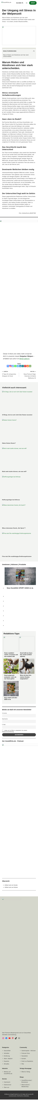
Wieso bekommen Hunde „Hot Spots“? (14, 528)
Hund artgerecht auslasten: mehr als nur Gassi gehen (10, 677)
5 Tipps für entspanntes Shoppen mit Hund (9, 374)
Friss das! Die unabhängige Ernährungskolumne (16, 556)
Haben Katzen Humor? (9, 443)
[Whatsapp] (15, 366)
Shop (33, 3)
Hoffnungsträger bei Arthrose (11, 499)
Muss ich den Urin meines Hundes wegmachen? (25, 677)
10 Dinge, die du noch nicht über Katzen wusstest (17, 414)
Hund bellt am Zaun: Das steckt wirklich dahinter (26, 654)
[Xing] (23, 366)
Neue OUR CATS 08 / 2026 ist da (10, 698)
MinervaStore (24, 359)
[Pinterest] (25, 366)
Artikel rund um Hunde (11, 885)
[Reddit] (28, 366)
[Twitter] (13, 366)
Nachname (5, 719)
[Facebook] (8, 366)
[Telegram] (18, 366)
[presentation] (19, 402)
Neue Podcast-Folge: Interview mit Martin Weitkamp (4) (30, 375)
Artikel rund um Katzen (11, 887)
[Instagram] (10, 366)
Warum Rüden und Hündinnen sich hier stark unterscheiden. (16, 55)
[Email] (30, 366)
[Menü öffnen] (26, 3)
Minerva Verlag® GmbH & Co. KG (14, 1094)
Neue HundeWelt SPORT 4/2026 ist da (20, 588)
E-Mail (3, 724)
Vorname (4, 713)
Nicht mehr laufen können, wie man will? (14, 471)
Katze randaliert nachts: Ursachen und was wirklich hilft (11, 654)
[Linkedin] (20, 366)
